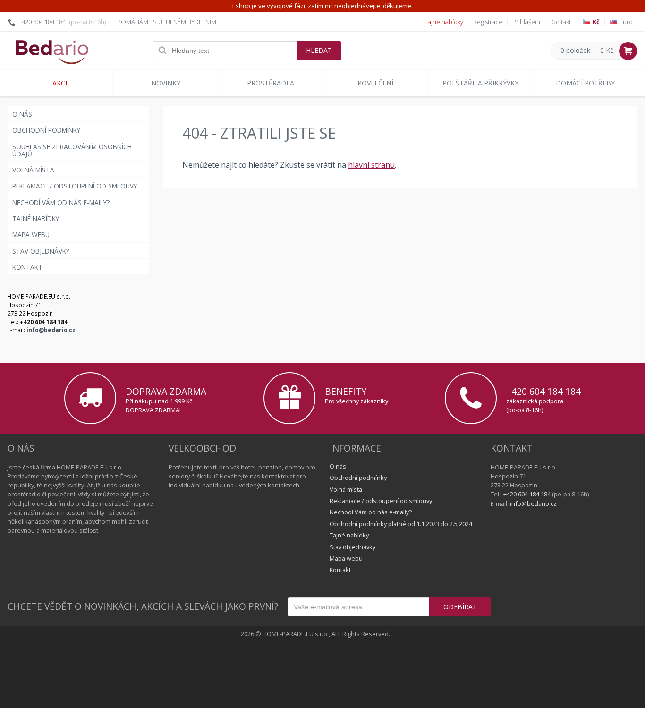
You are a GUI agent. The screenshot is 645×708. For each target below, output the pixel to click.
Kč (596, 22)
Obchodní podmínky (46, 130)
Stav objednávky (40, 251)
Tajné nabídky (443, 21)
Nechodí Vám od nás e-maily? (61, 202)
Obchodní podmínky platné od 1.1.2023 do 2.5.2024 (401, 524)
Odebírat (460, 606)
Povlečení (375, 82)
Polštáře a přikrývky (480, 82)
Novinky (165, 82)
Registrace (487, 21)
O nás (22, 114)
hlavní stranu (371, 165)
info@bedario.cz (51, 329)
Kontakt (560, 21)
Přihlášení (526, 21)
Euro (626, 22)
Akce (60, 82)
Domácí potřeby (585, 82)
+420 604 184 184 (42, 21)
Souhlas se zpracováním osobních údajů (72, 150)
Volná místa (33, 169)
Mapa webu (31, 234)
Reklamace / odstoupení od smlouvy (74, 185)
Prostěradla (270, 82)
